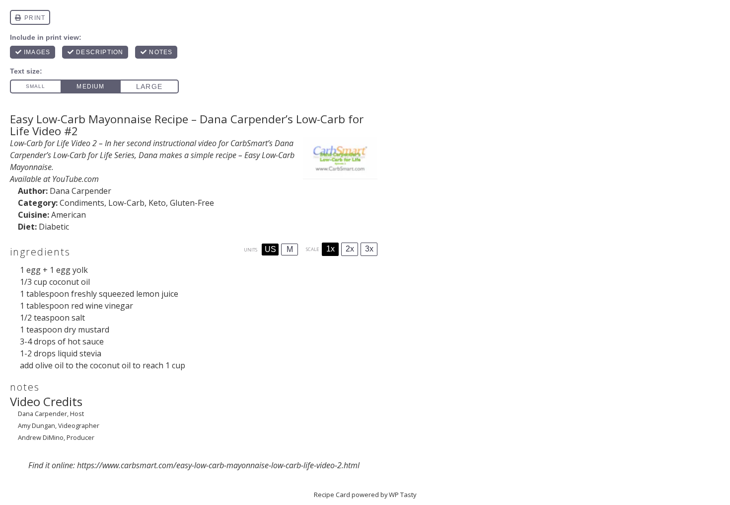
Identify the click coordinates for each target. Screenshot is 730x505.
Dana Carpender (80, 190)
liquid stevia (79, 353)
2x (350, 249)
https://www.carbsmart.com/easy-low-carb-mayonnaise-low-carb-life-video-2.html (218, 465)
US (270, 249)
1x (330, 249)
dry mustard (86, 329)
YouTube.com (75, 178)
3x (369, 249)
